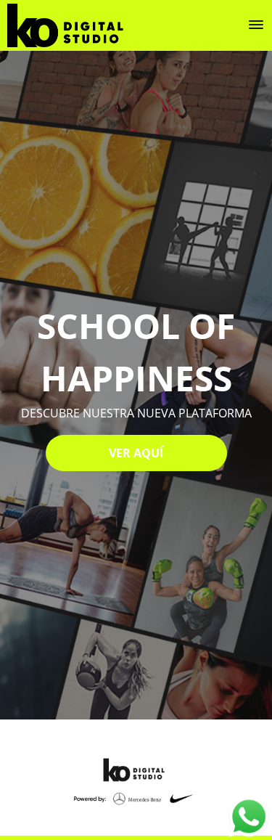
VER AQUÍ (136, 453)
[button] (256, 24)
